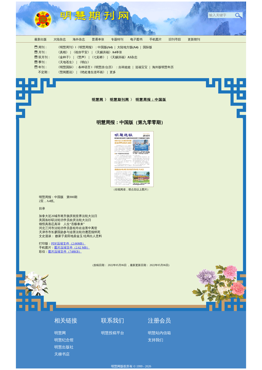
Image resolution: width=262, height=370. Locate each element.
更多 (113, 72)
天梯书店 (62, 354)
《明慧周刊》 (66, 47)
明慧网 (97, 100)
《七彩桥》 (98, 57)
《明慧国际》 (66, 67)
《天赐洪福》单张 (108, 52)
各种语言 (84, 67)
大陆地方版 (127, 47)
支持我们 (155, 340)
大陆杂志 (60, 39)
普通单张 (98, 39)
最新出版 (40, 39)
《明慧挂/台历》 (103, 67)
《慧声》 (81, 57)
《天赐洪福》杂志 (123, 57)
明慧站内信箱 (159, 333)
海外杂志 (79, 39)
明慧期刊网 (119, 100)
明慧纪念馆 (63, 340)
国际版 (147, 47)
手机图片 (155, 39)
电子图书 (136, 39)
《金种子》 (64, 57)
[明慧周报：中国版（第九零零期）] (132, 185)
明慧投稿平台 (112, 333)
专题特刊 (117, 39)
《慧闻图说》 (66, 72)
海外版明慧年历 (163, 67)
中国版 (105, 47)
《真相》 (63, 52)
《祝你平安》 (81, 52)
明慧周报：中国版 (151, 100)
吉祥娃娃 (124, 67)
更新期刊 (194, 39)
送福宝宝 (141, 67)
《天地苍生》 (66, 62)
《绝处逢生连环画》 (92, 72)
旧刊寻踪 (175, 39)
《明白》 (84, 62)
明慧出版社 (63, 347)
